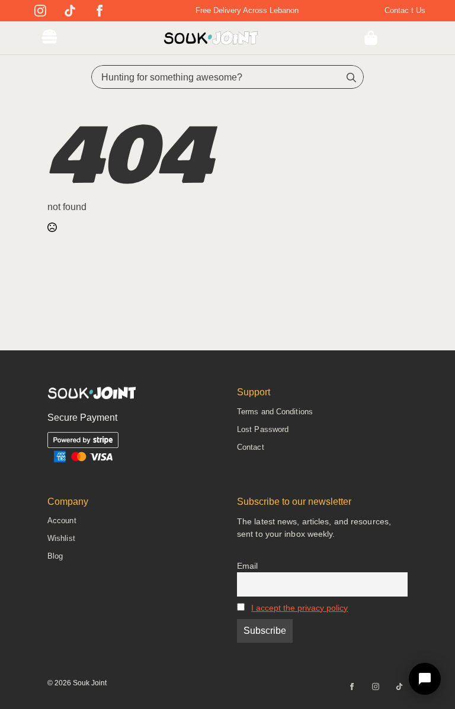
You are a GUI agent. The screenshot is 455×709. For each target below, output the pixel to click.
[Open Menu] (49, 37)
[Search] (351, 77)
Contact (250, 447)
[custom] (70, 10)
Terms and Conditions (275, 411)
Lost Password (263, 429)
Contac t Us (404, 10)
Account (61, 520)
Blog (55, 556)
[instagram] (40, 10)
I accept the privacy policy (299, 608)
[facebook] (99, 10)
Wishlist (61, 538)
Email (247, 566)
